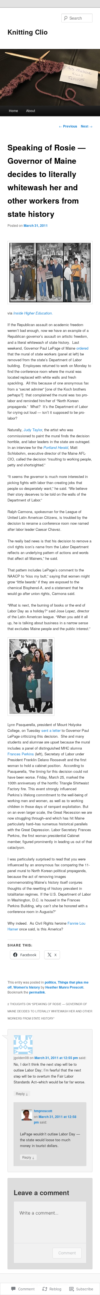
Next (86, 126)
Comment (67, 1252)
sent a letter (51, 730)
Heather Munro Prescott (64, 987)
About (30, 110)
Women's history (26, 987)
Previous (68, 126)
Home (13, 110)
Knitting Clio (28, 32)
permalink (37, 992)
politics (50, 982)
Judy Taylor (33, 429)
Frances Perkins (21, 753)
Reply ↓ (22, 1093)
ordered (82, 348)
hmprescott (43, 1110)
